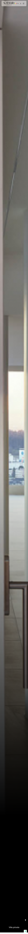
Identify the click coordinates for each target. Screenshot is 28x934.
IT (18, 3)
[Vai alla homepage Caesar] (8, 3)
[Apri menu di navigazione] (23, 3)
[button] (25, 920)
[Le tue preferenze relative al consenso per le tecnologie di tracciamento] (25, 931)
